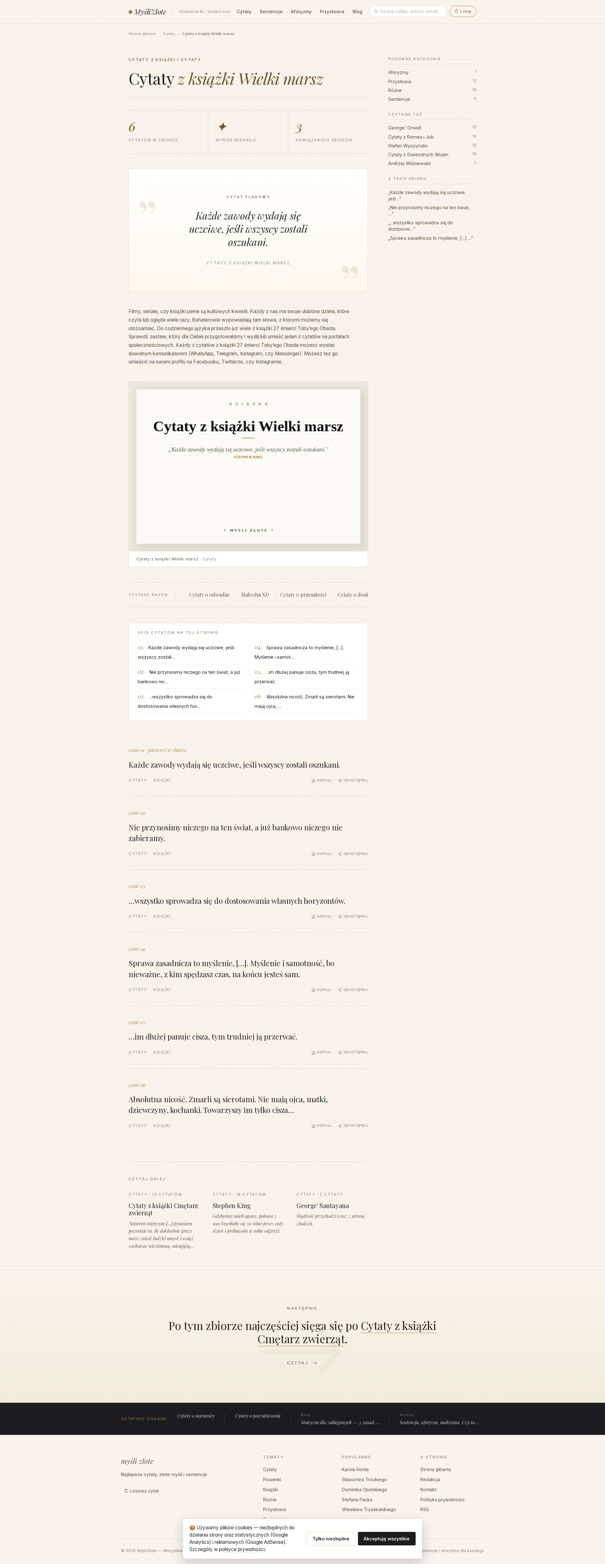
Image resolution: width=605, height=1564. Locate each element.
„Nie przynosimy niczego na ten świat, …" (429, 210)
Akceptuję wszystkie (387, 1538)
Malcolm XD (255, 594)
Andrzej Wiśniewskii (432, 163)
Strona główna (142, 34)
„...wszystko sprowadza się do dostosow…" (420, 226)
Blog (358, 11)
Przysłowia (332, 11)
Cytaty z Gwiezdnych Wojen (432, 154)
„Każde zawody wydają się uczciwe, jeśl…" (427, 195)
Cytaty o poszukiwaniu (257, 1415)
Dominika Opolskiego (364, 1489)
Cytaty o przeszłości (303, 594)
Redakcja (430, 1479)
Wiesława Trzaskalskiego (369, 1509)
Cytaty (244, 11)
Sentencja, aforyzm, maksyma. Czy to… (439, 1418)
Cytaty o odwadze (209, 594)
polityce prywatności (242, 1549)
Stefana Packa (357, 1499)
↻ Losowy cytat (141, 1490)
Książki (162, 780)
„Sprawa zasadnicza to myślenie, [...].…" (430, 237)
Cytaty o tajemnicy (196, 1415)
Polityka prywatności (442, 1499)
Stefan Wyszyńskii (432, 145)
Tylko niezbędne (331, 1538)
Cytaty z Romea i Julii (432, 136)
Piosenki (272, 1479)
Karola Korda (355, 1469)
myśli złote (137, 1461)
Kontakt (428, 1489)
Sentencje (271, 11)
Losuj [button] (463, 11)
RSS (424, 1509)
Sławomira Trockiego (364, 1479)
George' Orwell (432, 127)
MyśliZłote (150, 11)
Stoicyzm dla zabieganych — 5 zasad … (340, 1418)
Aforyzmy (301, 11)
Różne (432, 90)
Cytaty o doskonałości (362, 594)
